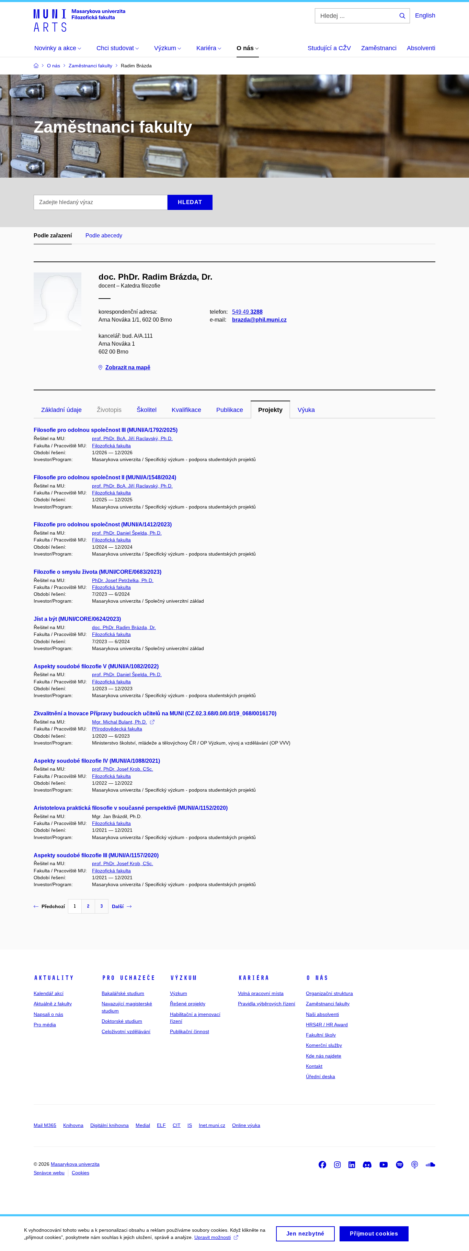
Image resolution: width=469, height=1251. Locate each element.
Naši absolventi (322, 1014)
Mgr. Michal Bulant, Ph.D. (119, 722)
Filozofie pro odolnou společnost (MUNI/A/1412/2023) (103, 524)
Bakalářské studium (123, 993)
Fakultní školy (321, 1035)
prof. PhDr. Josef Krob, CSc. (122, 769)
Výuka (306, 409)
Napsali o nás (48, 1014)
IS (189, 1125)
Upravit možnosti (212, 1237)
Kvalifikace (186, 409)
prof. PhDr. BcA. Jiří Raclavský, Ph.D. (132, 438)
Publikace (229, 409)
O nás (317, 978)
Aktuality (54, 978)
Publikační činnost (189, 1031)
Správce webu (49, 1172)
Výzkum (183, 978)
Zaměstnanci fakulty (328, 1003)
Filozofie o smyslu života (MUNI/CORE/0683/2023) (97, 572)
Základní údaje (61, 409)
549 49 (247, 312)
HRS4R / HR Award (327, 1024)
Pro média (45, 1024)
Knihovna (73, 1125)
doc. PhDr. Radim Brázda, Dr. (124, 627)
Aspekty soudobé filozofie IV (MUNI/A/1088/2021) (97, 761)
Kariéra (253, 978)
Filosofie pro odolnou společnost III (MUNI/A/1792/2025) (106, 430)
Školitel (147, 409)
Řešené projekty (187, 1003)
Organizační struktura (329, 993)
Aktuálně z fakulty (53, 1003)
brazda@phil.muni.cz (259, 320)
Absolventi (421, 48)
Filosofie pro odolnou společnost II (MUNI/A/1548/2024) (105, 477)
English (425, 15)
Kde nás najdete (323, 1056)
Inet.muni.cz (212, 1125)
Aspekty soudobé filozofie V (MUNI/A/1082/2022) (96, 666)
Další (118, 906)
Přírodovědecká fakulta (117, 728)
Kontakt (314, 1066)
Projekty (270, 409)
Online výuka (246, 1125)
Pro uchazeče (128, 978)
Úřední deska (320, 1076)
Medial (143, 1125)
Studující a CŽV (329, 48)
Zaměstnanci (379, 48)
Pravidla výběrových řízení (266, 1003)
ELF (161, 1125)
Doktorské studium (122, 1021)
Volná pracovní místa (261, 993)
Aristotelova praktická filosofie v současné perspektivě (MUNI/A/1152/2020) (131, 808)
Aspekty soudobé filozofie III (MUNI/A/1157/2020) (96, 855)
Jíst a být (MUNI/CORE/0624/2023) (77, 619)
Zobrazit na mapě (127, 367)
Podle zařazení (53, 235)
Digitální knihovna (109, 1125)
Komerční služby (324, 1045)
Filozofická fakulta (111, 445)
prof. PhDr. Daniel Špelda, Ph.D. (127, 533)
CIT (177, 1125)
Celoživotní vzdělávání (126, 1031)
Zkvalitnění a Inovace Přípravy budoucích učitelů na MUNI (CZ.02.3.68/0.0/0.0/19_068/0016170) (155, 713)
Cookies (80, 1172)
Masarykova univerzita (75, 1164)
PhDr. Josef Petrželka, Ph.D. (122, 580)
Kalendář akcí (49, 993)
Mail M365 (45, 1125)
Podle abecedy (103, 235)
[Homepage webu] (79, 20)
